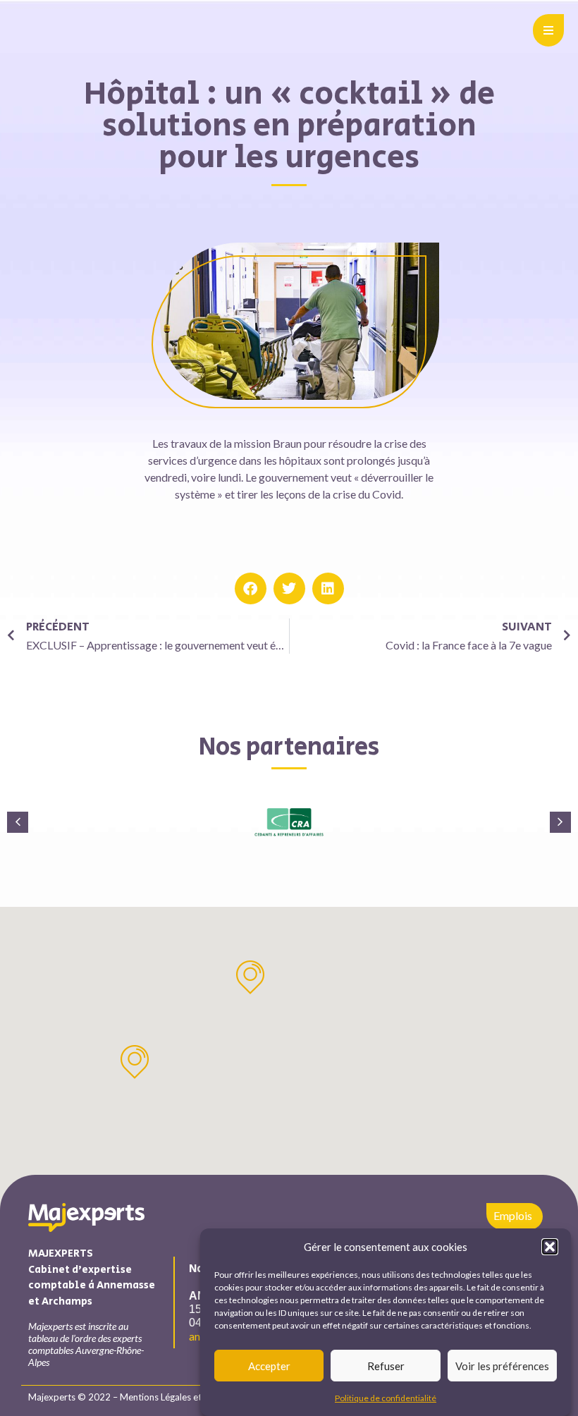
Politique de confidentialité (385, 1398)
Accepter (269, 1366)
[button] (550, 1247)
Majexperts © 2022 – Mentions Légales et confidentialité (145, 1397)
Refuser (386, 1366)
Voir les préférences (502, 1366)
